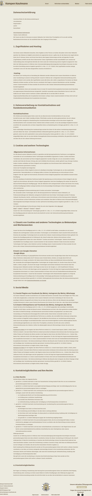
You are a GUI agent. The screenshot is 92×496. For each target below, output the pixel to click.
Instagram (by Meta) (19, 347)
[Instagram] (82, 495)
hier (47, 345)
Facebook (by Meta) (19, 329)
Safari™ (20, 208)
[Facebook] (78, 495)
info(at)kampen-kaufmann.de (21, 32)
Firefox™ (32, 208)
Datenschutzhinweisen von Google (36, 280)
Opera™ (38, 208)
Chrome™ (26, 208)
